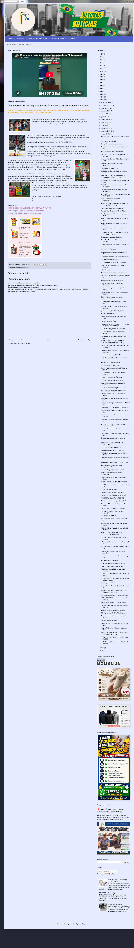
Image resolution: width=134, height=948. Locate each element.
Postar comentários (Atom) (22, 343)
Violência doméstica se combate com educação (115, 257)
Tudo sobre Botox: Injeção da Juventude (113, 610)
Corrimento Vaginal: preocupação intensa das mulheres (114, 399)
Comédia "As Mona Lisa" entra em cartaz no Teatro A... (114, 606)
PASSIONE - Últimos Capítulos (108, 893)
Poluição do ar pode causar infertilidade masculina (113, 552)
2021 (101, 68)
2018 (101, 77)
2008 (101, 651)
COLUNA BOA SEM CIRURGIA (111, 447)
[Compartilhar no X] (42, 264)
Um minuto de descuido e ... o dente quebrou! (114, 595)
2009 (101, 648)
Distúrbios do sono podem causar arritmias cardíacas (113, 416)
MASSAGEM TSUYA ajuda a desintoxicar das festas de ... (115, 643)
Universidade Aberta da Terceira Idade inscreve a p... (115, 458)
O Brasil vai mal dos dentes (109, 489)
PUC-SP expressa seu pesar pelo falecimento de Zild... (115, 486)
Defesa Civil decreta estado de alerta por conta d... (114, 420)
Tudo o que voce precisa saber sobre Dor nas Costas (114, 224)
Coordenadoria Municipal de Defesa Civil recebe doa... (115, 337)
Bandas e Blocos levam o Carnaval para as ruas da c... (115, 430)
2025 (101, 57)
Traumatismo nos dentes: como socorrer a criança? (113, 617)
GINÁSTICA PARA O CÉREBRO (111, 377)
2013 (101, 91)
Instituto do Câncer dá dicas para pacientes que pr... (115, 624)
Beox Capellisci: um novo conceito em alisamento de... (112, 284)
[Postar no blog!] (40, 264)
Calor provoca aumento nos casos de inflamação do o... (115, 434)
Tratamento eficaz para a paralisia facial (112, 151)
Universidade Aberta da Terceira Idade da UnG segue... (115, 245)
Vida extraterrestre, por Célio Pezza (111, 355)
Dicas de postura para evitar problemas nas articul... (113, 229)
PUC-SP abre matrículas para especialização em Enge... (115, 547)
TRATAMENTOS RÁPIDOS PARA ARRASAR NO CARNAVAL (112, 533)
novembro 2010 (106, 105)
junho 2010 (105, 120)
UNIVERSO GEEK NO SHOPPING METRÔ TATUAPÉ (114, 346)
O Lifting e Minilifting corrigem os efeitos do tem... (114, 302)
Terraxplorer (68, 924)
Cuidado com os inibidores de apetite (112, 208)
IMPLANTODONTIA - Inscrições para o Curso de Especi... (115, 599)
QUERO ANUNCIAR (27, 44)
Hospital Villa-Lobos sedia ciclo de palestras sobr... (114, 629)
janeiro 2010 (105, 134)
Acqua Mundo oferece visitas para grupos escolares (113, 241)
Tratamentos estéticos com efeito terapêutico (114, 273)
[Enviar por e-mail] (38, 264)
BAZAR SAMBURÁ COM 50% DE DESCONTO (112, 512)
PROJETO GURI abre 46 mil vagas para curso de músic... (115, 351)
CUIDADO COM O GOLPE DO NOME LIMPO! (117, 881)
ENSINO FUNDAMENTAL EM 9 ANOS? (114, 482)
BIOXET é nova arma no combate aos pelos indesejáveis (114, 186)
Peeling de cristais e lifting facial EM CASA (114, 388)
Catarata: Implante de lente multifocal (112, 566)
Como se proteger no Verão (109, 620)
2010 (101, 100)
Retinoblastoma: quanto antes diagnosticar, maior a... (113, 289)
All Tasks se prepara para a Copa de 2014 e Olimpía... (114, 454)
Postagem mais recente (15, 340)
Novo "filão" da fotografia (108, 141)
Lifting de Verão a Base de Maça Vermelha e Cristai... (114, 266)
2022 (101, 65)
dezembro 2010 (106, 102)
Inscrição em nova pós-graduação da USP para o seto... (115, 403)
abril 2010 (104, 125)
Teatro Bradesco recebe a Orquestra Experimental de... (111, 466)
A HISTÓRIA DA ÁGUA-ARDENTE (112, 498)
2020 (101, 71)
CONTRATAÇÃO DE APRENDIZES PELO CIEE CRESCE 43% (114, 233)
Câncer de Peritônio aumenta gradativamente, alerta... (114, 478)
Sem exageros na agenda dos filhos (111, 237)
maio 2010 (104, 122)
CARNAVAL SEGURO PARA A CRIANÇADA (115, 407)
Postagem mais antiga (84, 340)
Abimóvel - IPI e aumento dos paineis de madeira (113, 505)
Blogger (83, 924)
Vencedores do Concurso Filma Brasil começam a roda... (115, 160)
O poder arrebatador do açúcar (110, 259)
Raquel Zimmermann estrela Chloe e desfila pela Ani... (115, 557)
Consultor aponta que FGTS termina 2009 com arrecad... (115, 293)
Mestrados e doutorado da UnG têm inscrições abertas (114, 524)
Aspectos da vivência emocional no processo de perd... (115, 148)
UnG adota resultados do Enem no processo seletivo (114, 172)
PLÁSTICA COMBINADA (109, 516)
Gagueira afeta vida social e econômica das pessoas (113, 394)
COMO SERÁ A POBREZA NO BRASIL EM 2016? (115, 574)
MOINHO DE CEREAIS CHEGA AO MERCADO (112, 443)
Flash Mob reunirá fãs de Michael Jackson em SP (114, 358)
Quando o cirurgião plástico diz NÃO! (112, 311)
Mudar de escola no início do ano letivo (112, 450)
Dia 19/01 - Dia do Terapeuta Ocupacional (113, 262)
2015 (101, 85)
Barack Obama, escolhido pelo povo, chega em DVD (115, 215)
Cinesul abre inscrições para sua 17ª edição (113, 495)
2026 (101, 54)
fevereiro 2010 (106, 131)
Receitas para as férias (107, 583)
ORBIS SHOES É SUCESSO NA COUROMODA (111, 200)
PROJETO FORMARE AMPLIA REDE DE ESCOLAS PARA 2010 (114, 591)
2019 (101, 74)
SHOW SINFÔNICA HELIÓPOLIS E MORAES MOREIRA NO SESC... (112, 342)
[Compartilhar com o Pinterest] (46, 264)
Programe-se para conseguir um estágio (112, 492)
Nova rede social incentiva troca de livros (113, 390)
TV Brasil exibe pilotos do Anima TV (112, 362)
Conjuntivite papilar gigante (109, 168)
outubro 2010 (105, 108)
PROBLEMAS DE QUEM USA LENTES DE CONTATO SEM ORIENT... (115, 325)
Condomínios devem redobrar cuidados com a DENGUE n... (114, 190)
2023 (101, 63)
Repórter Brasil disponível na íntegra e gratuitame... (112, 164)
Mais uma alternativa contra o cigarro (112, 280)
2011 (101, 97)
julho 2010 (104, 117)
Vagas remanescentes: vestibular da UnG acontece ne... (113, 384)
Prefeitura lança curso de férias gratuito (112, 470)
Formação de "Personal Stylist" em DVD (113, 508)
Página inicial (11, 44)
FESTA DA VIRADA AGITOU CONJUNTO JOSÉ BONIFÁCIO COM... (114, 633)
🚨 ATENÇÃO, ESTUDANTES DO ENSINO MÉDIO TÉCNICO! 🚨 (110, 810)
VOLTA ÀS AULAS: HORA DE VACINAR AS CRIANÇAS (115, 195)
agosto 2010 (105, 114)
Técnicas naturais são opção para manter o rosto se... (115, 137)
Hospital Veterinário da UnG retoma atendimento (111, 473)
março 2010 (105, 128)
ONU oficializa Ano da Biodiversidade (112, 380)
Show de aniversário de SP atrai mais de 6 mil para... (114, 219)
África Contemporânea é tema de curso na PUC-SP (115, 519)
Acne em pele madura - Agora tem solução (113, 501)
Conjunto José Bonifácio (22, 267)
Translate (111, 874)
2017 (101, 80)
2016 (101, 83)
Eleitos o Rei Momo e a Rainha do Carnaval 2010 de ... (114, 369)
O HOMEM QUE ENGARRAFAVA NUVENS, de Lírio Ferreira (115, 579)
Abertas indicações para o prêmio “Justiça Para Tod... (115, 181)
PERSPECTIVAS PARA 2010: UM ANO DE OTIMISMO (114, 529)
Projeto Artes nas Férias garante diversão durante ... (113, 332)
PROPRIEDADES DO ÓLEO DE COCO (113, 602)
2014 (101, 88)
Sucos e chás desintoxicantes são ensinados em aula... (114, 411)
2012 (101, 94)
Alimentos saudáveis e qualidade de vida (113, 563)
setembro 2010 (106, 111)
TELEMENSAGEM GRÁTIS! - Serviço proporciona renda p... (113, 425)
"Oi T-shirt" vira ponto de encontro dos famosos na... (115, 276)
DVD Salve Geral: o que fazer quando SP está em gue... (114, 155)
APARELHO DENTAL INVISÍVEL (112, 314)
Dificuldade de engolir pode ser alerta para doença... (113, 439)
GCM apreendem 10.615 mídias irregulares (114, 613)
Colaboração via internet (115, 904)
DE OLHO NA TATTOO (108, 249)
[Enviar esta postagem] (34, 264)
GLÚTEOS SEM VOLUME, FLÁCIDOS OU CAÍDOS (114, 638)
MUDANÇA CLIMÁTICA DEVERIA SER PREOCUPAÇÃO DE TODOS (114, 176)
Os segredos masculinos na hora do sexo (113, 144)
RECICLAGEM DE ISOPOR (110, 560)
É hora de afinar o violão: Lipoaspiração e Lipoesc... (113, 317)
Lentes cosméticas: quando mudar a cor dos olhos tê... (114, 253)
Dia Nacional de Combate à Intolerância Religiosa (113, 373)
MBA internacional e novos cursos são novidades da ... (115, 543)
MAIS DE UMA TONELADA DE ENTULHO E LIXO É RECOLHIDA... (115, 204)
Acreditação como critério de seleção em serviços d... (113, 570)
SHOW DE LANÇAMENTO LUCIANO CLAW (115, 329)
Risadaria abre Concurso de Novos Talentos (114, 211)
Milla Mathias (105, 270)
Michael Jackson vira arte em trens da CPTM (114, 462)
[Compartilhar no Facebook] (44, 264)
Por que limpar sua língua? (109, 321)
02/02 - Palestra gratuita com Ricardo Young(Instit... (112, 298)
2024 (101, 60)
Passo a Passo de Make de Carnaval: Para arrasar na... (115, 587)
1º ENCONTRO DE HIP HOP (110, 365)
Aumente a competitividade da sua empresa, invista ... (114, 307)
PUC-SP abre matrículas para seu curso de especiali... (113, 538)
